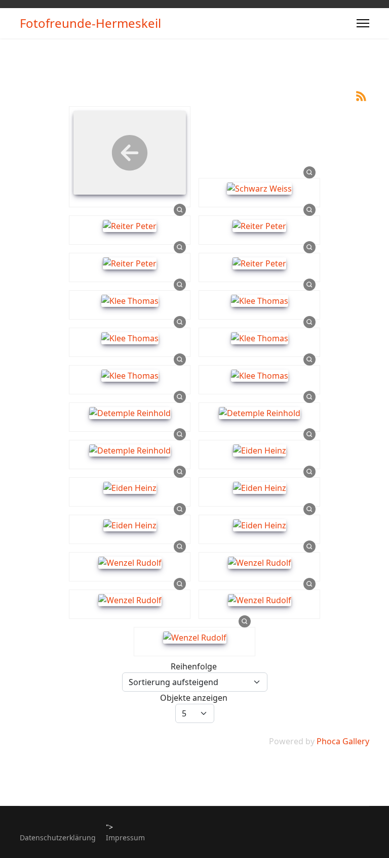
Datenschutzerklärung (58, 837)
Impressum (125, 837)
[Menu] (363, 23)
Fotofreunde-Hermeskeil (90, 23)
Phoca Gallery (343, 741)
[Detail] (309, 171)
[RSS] (361, 95)
